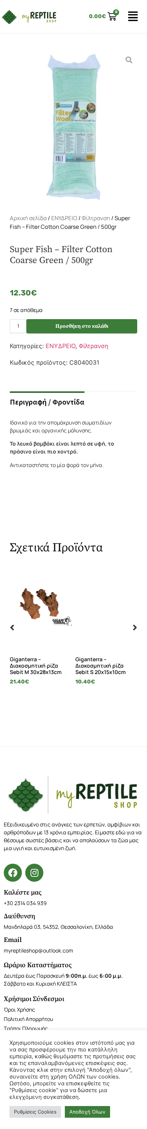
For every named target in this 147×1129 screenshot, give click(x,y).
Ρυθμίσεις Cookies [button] (35, 1112)
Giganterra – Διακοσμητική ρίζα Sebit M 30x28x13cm (35, 666)
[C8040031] (73, 127)
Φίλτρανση (96, 218)
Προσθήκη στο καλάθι (81, 326)
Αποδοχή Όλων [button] (87, 1112)
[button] (12, 627)
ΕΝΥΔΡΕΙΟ (64, 218)
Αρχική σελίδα (28, 218)
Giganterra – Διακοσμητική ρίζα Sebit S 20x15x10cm (100, 666)
